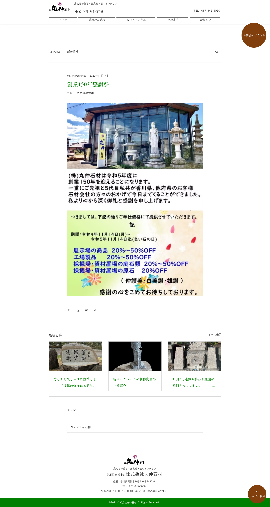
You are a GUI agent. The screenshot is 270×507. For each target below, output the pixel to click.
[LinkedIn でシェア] (87, 310)
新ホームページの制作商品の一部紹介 (134, 382)
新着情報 (72, 51)
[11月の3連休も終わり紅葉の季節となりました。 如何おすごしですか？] (194, 356)
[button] (216, 51)
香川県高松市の (134, 474)
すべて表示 (214, 334)
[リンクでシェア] (96, 310)
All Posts (54, 51)
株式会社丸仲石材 (89, 11)
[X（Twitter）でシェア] (78, 310)
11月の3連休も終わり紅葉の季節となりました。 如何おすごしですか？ (194, 383)
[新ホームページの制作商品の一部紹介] (135, 356)
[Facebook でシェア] (69, 310)
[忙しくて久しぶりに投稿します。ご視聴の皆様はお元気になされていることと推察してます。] (75, 356)
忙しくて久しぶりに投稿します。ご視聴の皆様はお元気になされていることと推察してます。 (74, 383)
